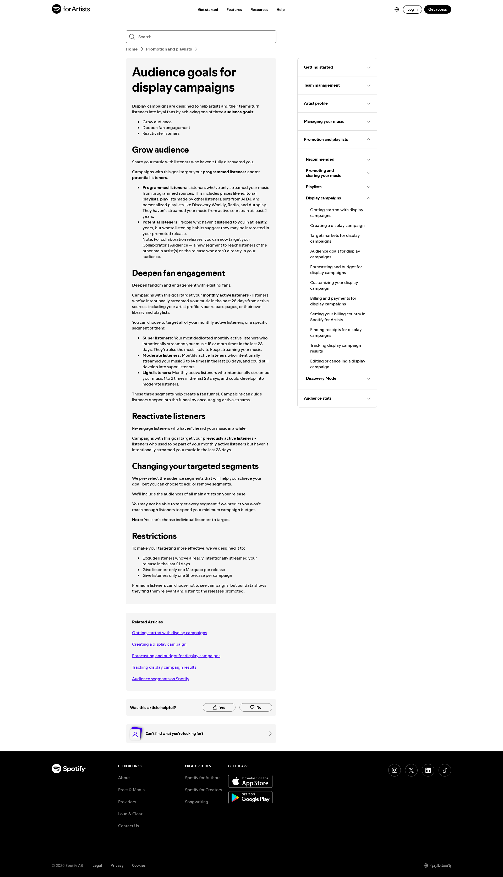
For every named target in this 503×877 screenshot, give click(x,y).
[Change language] (396, 9)
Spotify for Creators (203, 789)
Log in (412, 9)
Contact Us (128, 826)
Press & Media (131, 789)
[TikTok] (445, 770)
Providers (127, 802)
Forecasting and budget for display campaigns (176, 655)
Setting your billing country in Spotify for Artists (337, 316)
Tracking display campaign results (164, 667)
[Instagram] (394, 770)
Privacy (117, 865)
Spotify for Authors (202, 777)
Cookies (139, 865)
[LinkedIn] (428, 770)
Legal (97, 865)
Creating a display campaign (159, 644)
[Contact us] (268, 733)
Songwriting (196, 802)
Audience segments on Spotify (160, 679)
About (124, 777)
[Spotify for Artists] (71, 9)
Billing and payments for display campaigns (333, 301)
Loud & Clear (130, 814)
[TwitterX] (411, 770)
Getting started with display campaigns (169, 632)
